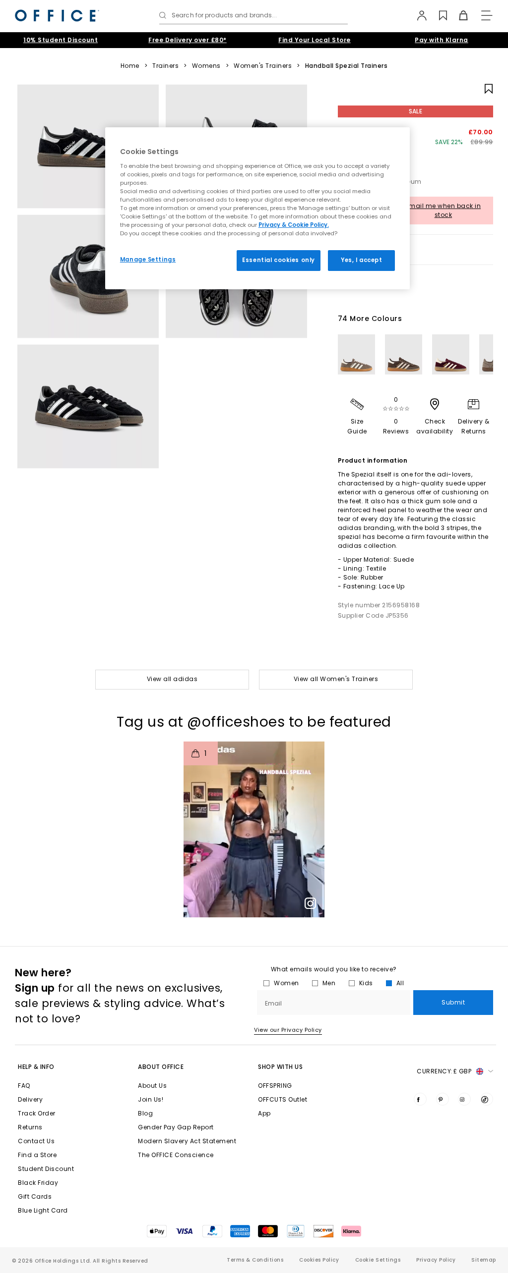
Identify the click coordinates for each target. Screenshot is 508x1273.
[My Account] (417, 15)
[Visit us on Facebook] (420, 1099)
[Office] (57, 15)
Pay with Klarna (441, 40)
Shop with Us (280, 1066)
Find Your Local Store (314, 40)
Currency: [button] (444, 1071)
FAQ (24, 1085)
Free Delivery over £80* (187, 40)
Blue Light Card (43, 1210)
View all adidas (172, 679)
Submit (453, 1002)
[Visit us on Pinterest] (442, 1099)
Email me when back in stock (443, 210)
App (264, 1113)
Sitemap (483, 1260)
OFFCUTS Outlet (282, 1099)
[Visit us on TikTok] (486, 1099)
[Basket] (457, 15)
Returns (30, 1127)
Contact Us (36, 1141)
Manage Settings (148, 260)
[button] (254, 829)
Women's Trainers (263, 66)
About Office (161, 1066)
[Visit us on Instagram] (464, 1099)
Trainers (165, 66)
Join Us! (150, 1099)
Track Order (37, 1113)
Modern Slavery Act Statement (187, 1141)
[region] (257, 208)
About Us (152, 1085)
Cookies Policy (319, 1260)
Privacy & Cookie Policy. (293, 225)
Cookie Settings (378, 1260)
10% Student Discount (60, 40)
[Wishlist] (437, 15)
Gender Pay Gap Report (176, 1127)
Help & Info (36, 1066)
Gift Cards (35, 1196)
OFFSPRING (275, 1085)
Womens (206, 66)
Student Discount (46, 1169)
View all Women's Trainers (336, 679)
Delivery (30, 1099)
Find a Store (37, 1155)
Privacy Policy (435, 1260)
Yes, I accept (361, 260)
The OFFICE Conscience (176, 1155)
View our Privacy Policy (288, 1030)
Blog (145, 1113)
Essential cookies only (278, 260)
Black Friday (38, 1182)
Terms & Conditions (255, 1260)
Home (130, 66)
